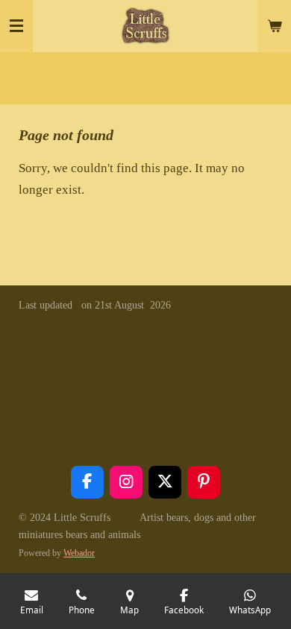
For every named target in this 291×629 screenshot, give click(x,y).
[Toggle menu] (16, 26)
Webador (79, 553)
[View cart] (274, 26)
